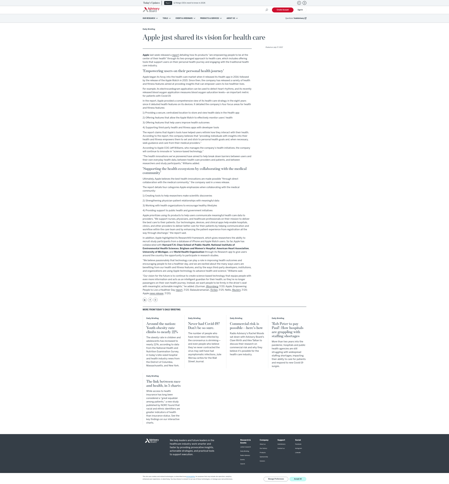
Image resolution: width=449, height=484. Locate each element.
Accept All (298, 479)
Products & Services (209, 18)
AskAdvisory (299, 18)
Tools (165, 18)
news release (156, 293)
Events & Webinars (184, 18)
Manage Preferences (276, 479)
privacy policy (190, 476)
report (175, 55)
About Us (231, 18)
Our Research (149, 18)
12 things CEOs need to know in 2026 (189, 3)
